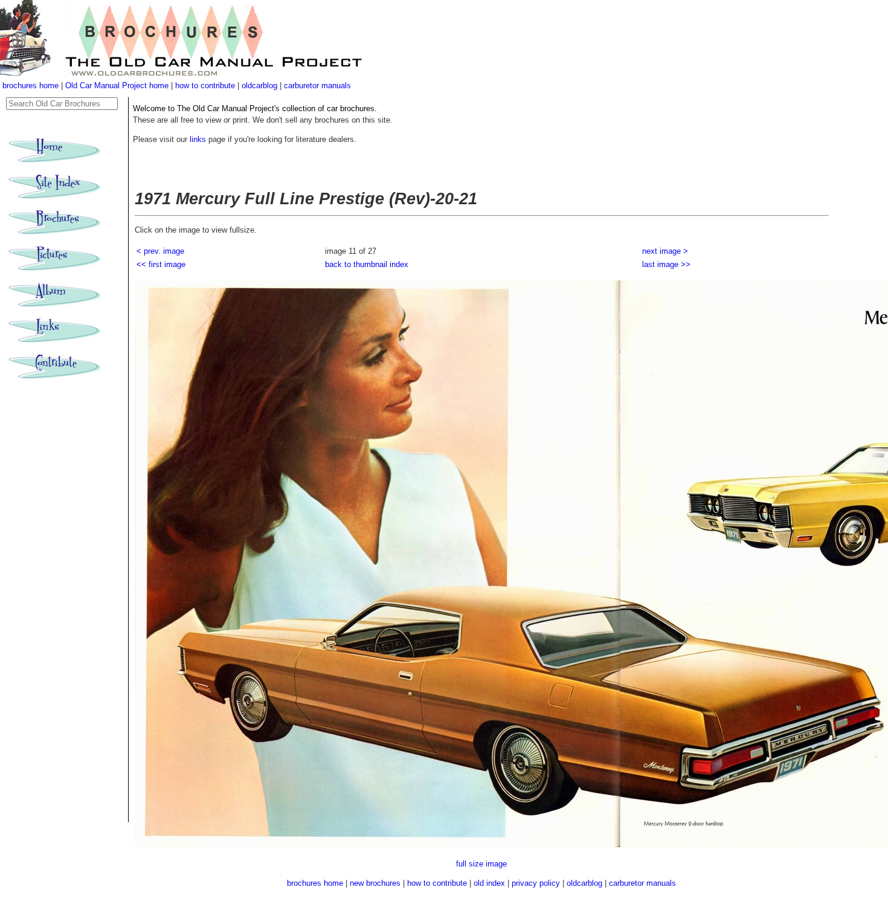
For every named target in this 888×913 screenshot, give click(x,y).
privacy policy (537, 883)
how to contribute (205, 85)
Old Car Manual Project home (118, 85)
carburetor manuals (317, 85)
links (198, 139)
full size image (481, 863)
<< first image (161, 264)
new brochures (375, 883)
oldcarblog (259, 85)
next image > (665, 251)
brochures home (30, 85)
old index (489, 883)
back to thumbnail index (366, 264)
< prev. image (160, 251)
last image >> (666, 264)
